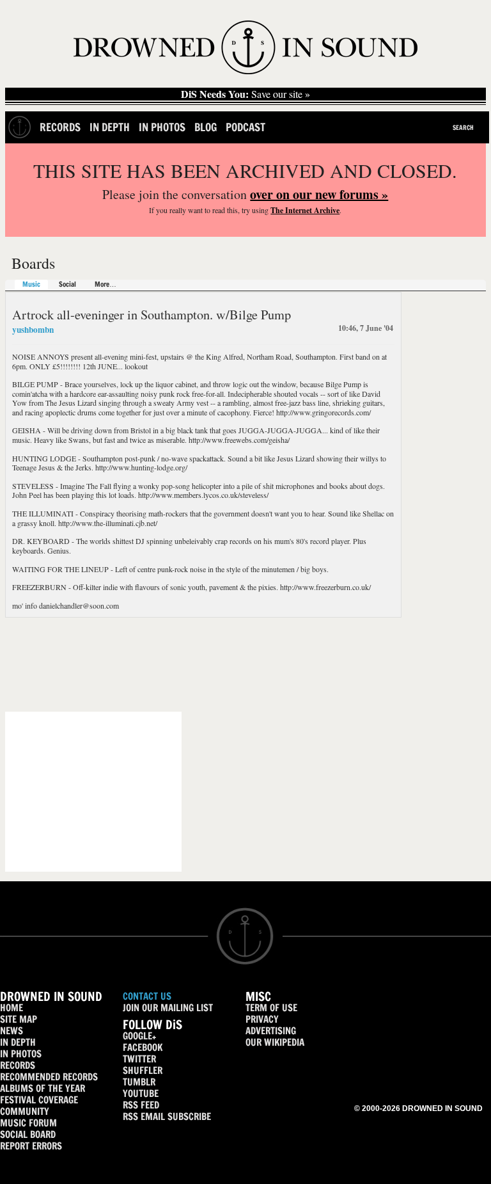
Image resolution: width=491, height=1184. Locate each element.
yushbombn (33, 329)
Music (31, 284)
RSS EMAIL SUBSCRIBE (167, 1116)
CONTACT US (147, 996)
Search (463, 127)
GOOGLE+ (139, 1036)
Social (67, 284)
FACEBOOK (142, 1047)
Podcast (245, 127)
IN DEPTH (18, 1042)
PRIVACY (262, 1019)
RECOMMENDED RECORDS (49, 1077)
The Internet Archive (304, 210)
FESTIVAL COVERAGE (39, 1100)
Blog (205, 127)
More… (105, 284)
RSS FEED (141, 1105)
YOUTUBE (141, 1093)
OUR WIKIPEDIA (275, 1042)
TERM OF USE (271, 1007)
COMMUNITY (24, 1111)
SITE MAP (18, 1019)
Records (60, 127)
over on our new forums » (319, 194)
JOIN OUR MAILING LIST (168, 1007)
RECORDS (17, 1065)
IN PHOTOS (21, 1053)
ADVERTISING (271, 1030)
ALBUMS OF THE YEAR (42, 1088)
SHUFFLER (142, 1070)
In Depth (110, 127)
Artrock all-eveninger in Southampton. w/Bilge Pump (151, 314)
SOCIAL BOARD (28, 1134)
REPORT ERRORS (31, 1146)
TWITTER (139, 1059)
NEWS (11, 1030)
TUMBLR (139, 1082)
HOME (11, 1007)
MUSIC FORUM (28, 1123)
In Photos (162, 127)
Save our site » (245, 94)
